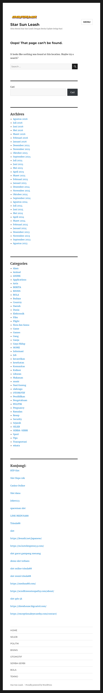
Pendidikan (19, 396)
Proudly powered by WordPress (38, 685)
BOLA (16, 294)
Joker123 (14, 500)
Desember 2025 (21, 145)
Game (16, 328)
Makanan (18, 377)
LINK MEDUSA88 (19, 515)
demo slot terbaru (19, 561)
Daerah (17, 306)
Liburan (17, 374)
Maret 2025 (19, 175)
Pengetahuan (20, 400)
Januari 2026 (20, 141)
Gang (16, 336)
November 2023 (21, 235)
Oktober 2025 (20, 153)
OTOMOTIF (19, 392)
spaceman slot (18, 508)
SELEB (16, 426)
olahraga (17, 389)
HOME (16, 347)
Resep (16, 415)
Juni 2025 (18, 164)
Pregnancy (18, 407)
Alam (16, 268)
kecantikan (19, 358)
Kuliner (17, 370)
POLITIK (17, 404)
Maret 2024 (19, 220)
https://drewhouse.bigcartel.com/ (28, 606)
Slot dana (15, 493)
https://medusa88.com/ (23, 583)
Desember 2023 (21, 232)
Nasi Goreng (19, 385)
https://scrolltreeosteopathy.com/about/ (32, 591)
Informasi (18, 351)
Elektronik (18, 313)
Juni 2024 (18, 209)
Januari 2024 (20, 228)
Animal (17, 272)
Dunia (16, 309)
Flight (16, 321)
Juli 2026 (18, 122)
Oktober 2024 (20, 194)
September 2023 (21, 239)
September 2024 (22, 198)
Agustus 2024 (20, 202)
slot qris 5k (16, 598)
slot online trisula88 (21, 568)
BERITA (17, 287)
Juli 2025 (17, 160)
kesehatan (18, 362)
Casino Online (17, 485)
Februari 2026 (20, 137)
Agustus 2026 (20, 119)
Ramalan (17, 411)
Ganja (16, 340)
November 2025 (21, 149)
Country (17, 302)
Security (17, 419)
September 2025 (22, 156)
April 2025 (18, 171)
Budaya (17, 298)
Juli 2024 (17, 205)
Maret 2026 (19, 134)
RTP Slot (14, 470)
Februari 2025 (20, 179)
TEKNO (14, 676)
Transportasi (20, 441)
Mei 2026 (18, 130)
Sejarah (17, 423)
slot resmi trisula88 (20, 576)
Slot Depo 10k (17, 478)
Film (15, 317)
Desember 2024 (21, 186)
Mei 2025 (18, 168)
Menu (87, 22)
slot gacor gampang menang (25, 553)
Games (16, 332)
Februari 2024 (20, 224)
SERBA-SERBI (20, 430)
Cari (12, 86)
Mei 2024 (18, 213)
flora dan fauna (21, 325)
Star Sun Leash (24, 24)
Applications (19, 279)
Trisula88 (15, 523)
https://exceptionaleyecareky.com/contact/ (33, 613)
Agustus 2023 (20, 243)
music (16, 381)
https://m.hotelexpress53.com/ (27, 546)
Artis (15, 283)
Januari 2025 (20, 183)
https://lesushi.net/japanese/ (26, 538)
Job (14, 355)
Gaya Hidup (19, 343)
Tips (15, 438)
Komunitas (19, 366)
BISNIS (17, 291)
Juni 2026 (18, 126)
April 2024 (18, 217)
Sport (16, 434)
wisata (16, 445)
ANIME (17, 276)
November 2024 (21, 190)
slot (12, 530)
